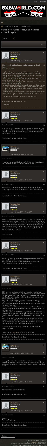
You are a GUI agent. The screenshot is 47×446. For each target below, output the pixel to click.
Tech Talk (15, 26)
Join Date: (13, 61)
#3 (44, 159)
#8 (44, 357)
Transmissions (25, 26)
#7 (44, 289)
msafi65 (13, 146)
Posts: (27, 61)
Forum (7, 26)
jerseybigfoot (15, 204)
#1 (44, 65)
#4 (44, 184)
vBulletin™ (34, 442)
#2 (44, 125)
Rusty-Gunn (15, 53)
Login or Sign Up (39, 1)
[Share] (43, 60)
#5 (44, 216)
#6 (44, 255)
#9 (44, 386)
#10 (44, 415)
